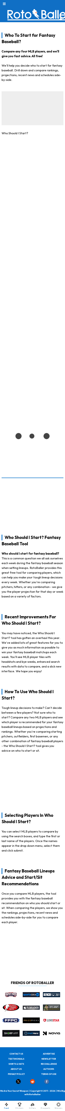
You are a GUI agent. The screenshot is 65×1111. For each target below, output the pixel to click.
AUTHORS (48, 1069)
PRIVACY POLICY (16, 1074)
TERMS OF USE (48, 1074)
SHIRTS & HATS (16, 1064)
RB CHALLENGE (49, 1064)
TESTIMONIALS (16, 1059)
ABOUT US (16, 1069)
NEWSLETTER (48, 1059)
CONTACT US (16, 1054)
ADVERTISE (49, 1054)
